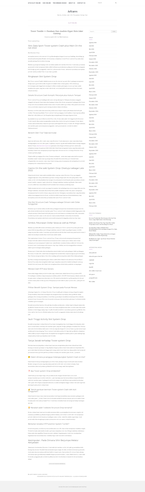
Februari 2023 (93, 173)
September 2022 (93, 189)
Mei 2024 (91, 124)
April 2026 (92, 52)
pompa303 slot (93, 278)
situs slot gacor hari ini (95, 256)
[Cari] (116, 3)
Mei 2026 (91, 49)
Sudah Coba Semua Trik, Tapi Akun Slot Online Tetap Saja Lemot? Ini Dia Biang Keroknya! (102, 223)
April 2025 (92, 88)
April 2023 (92, 167)
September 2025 (93, 72)
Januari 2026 (92, 59)
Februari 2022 (93, 206)
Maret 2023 (92, 170)
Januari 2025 (92, 98)
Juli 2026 (91, 46)
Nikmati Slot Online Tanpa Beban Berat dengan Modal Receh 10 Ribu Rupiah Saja (102, 234)
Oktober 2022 (93, 186)
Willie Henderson (63, 37)
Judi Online (47, 3)
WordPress (83, 486)
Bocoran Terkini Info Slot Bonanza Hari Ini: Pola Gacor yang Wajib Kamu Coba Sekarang (102, 218)
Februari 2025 (93, 95)
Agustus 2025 (92, 75)
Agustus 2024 (92, 114)
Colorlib (70, 486)
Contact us (81, 3)
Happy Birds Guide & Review (38, 474)
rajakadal (91, 260)
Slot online (92, 281)
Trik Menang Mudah (60, 3)
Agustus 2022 (92, 193)
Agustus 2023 (92, 153)
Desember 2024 (93, 101)
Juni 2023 (91, 160)
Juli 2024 (91, 118)
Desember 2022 (93, 180)
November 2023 (93, 144)
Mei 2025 (91, 85)
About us (72, 3)
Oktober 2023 (93, 147)
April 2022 (92, 199)
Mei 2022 (91, 196)
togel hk (91, 263)
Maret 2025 (92, 91)
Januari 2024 (92, 137)
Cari (114, 31)
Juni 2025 (91, 82)
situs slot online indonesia (57, 463)
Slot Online (72, 23)
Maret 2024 (92, 131)
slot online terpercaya (95, 270)
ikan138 (91, 267)
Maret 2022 (92, 203)
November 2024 (93, 104)
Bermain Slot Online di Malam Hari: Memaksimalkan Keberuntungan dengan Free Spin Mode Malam (103, 229)
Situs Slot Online (34, 3)
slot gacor (92, 274)
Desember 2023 (93, 140)
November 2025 (93, 65)
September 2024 (93, 111)
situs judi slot (93, 252)
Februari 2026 (93, 55)
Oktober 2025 (93, 68)
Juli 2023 (91, 157)
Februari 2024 (93, 134)
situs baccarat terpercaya (44, 146)
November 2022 (93, 183)
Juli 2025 (91, 78)
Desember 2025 (93, 62)
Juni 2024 (91, 121)
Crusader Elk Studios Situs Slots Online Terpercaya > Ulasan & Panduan (61, 476)
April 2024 (92, 127)
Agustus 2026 (92, 42)
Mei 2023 (91, 163)
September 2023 (93, 150)
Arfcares (72, 11)
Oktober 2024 (93, 108)
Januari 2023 (92, 176)
